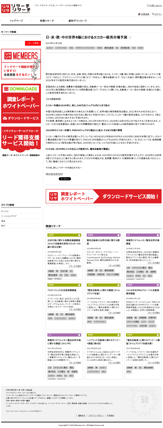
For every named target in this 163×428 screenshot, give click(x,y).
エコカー (50, 48)
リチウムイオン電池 (139, 268)
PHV (50, 279)
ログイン (158, 14)
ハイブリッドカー (61, 48)
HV (61, 275)
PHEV (99, 48)
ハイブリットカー (60, 318)
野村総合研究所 (54, 174)
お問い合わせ (156, 5)
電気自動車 (109, 48)
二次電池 (140, 272)
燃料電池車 (125, 48)
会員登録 (145, 14)
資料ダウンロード (77, 20)
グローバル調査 (113, 274)
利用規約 (110, 416)
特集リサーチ (47, 20)
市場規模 (91, 274)
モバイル (5, 211)
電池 (150, 268)
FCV (134, 48)
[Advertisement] (104, 31)
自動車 (51, 271)
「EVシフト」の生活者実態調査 (61, 290)
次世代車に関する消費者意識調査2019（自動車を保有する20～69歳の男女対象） (64, 243)
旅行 (3, 226)
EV (117, 48)
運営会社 (81, 416)
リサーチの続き (75, 266)
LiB (128, 268)
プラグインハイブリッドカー (85, 48)
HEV (71, 48)
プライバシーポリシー (96, 416)
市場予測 (100, 274)
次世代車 (63, 271)
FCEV (140, 48)
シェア (143, 322)
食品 (3, 221)
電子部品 (130, 272)
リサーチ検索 (33, 43)
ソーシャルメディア (9, 216)
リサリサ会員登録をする (21, 65)
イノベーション (132, 326)
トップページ (16, 20)
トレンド (151, 322)
